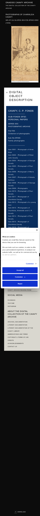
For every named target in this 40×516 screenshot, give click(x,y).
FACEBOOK (11, 300)
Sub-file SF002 (14, 137)
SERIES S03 (13, 123)
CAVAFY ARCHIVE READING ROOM (19, 290)
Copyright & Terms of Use (18, 337)
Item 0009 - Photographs (18, 188)
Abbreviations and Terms (18, 334)
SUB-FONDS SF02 (17, 116)
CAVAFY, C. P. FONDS (21, 110)
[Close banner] (37, 230)
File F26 (11, 130)
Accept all (20, 270)
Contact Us (12, 346)
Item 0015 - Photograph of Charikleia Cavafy (18, 223)
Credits (11, 340)
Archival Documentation (18, 321)
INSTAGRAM (12, 306)
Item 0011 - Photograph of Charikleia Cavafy (18, 198)
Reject (20, 283)
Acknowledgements (16, 343)
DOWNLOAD (21, 511)
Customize (30, 264)
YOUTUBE (11, 303)
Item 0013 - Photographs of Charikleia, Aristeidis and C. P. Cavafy (20, 210)
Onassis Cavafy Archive (19, 2)
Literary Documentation (17, 325)
